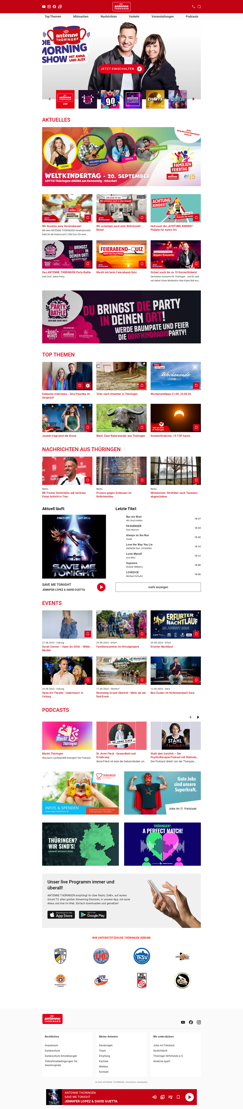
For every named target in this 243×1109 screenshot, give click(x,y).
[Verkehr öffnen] (60, 6)
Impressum (51, 1045)
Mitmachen (80, 16)
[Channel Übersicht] (162, 1097)
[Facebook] (54, 6)
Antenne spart (161, 1061)
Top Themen (53, 16)
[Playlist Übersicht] (170, 1097)
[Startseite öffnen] (121, 6)
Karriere (103, 1061)
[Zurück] (190, 717)
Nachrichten (109, 16)
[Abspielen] (189, 1097)
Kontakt (103, 1071)
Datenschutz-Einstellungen (61, 1056)
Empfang (104, 1056)
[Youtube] (43, 6)
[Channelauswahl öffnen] (199, 6)
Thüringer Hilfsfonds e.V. (168, 1056)
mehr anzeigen (158, 587)
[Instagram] (49, 6)
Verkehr (134, 16)
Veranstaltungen (163, 16)
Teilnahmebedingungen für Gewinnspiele (61, 1063)
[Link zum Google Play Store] (92, 915)
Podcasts (192, 16)
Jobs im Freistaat (163, 1045)
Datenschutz (52, 1050)
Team (102, 1050)
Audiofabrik (160, 1050)
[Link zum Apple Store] (61, 915)
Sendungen (106, 1045)
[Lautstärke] (154, 1097)
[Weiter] (198, 717)
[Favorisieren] (178, 1097)
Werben (103, 1066)
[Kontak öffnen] (194, 6)
